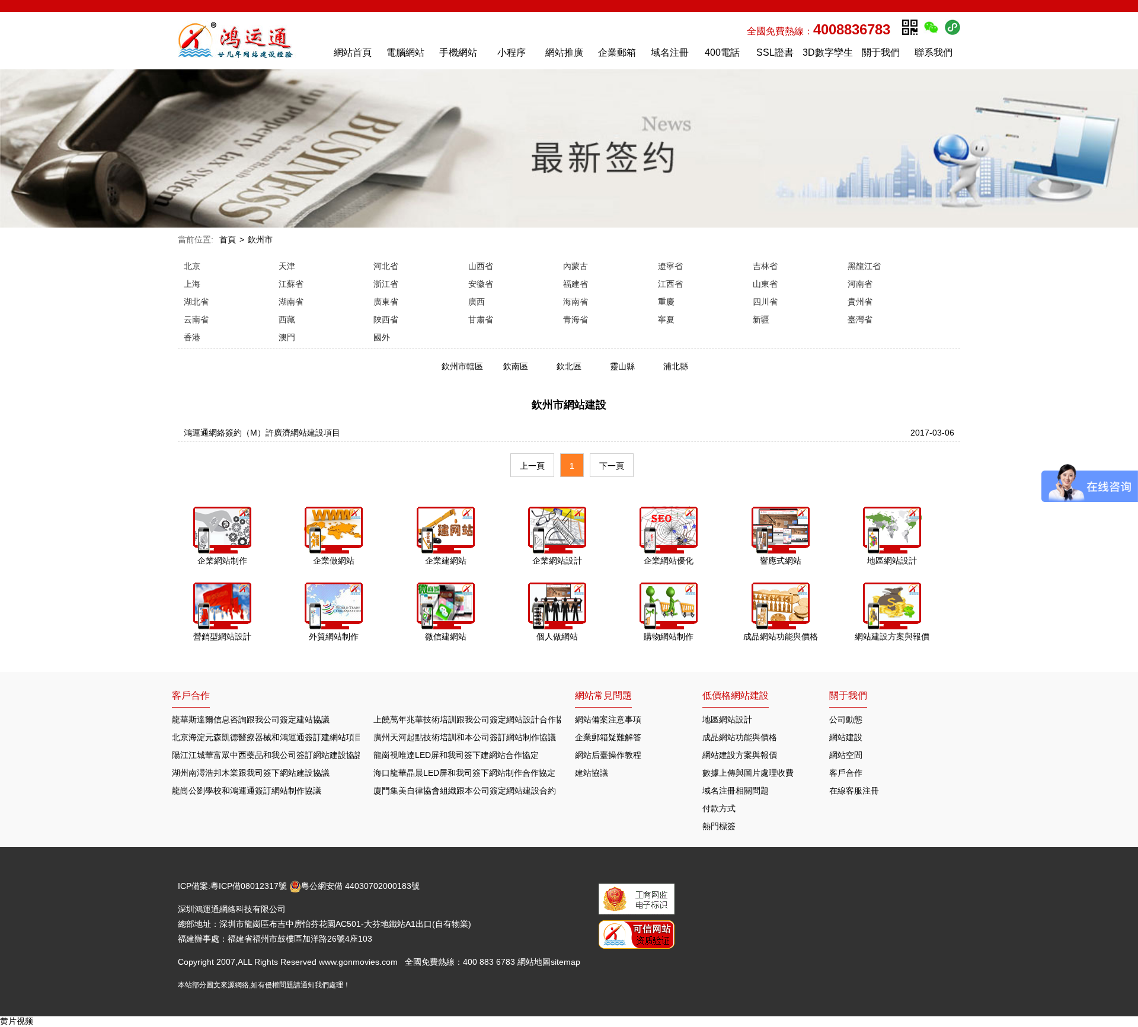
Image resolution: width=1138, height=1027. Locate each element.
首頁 (227, 239)
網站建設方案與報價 (739, 755)
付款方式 (719, 808)
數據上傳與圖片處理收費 (748, 773)
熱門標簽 (719, 826)
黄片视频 (16, 1021)
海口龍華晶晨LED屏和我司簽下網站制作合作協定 (464, 773)
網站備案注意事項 (608, 719)
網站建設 (845, 737)
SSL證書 (775, 52)
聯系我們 (933, 52)
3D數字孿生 (828, 52)
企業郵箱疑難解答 (608, 737)
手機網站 (458, 52)
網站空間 (845, 755)
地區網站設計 (727, 719)
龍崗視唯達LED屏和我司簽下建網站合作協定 (456, 755)
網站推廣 (564, 52)
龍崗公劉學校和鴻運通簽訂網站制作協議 (246, 790)
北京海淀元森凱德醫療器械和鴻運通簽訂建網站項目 (267, 737)
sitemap (565, 962)
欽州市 (260, 239)
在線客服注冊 (854, 790)
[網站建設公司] (248, 40)
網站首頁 (353, 52)
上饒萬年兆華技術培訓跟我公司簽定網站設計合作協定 (473, 719)
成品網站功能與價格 (739, 737)
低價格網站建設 (735, 695)
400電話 (722, 52)
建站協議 (591, 773)
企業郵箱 (617, 52)
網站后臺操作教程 (608, 755)
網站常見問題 (603, 695)
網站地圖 (534, 962)
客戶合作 (845, 773)
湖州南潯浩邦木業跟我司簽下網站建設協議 (251, 773)
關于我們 (881, 52)
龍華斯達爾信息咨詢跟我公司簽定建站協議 (251, 719)
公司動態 (845, 719)
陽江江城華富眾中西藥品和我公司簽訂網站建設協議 (267, 755)
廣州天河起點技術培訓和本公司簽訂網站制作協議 (464, 737)
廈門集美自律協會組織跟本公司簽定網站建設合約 (464, 790)
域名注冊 (670, 52)
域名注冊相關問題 (735, 790)
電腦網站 (405, 52)
